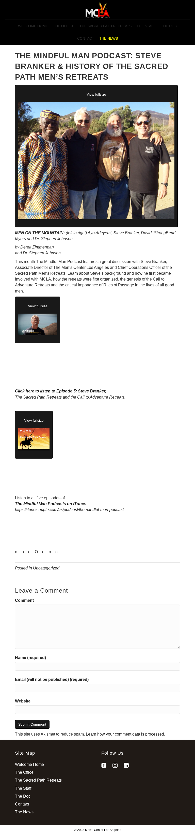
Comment (24, 600)
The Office (63, 26)
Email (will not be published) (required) (52, 679)
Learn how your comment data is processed (125, 734)
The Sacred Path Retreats (105, 26)
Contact (85, 38)
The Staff (146, 26)
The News (108, 38)
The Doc (169, 26)
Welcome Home (33, 26)
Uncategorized (46, 568)
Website (22, 701)
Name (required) (30, 657)
